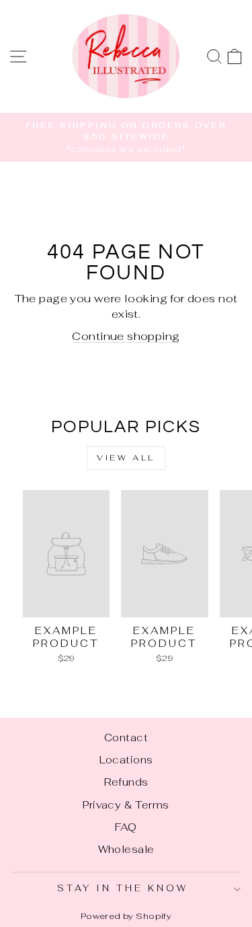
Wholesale (126, 849)
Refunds (126, 782)
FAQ (125, 827)
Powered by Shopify (126, 916)
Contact (126, 737)
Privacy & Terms (126, 804)
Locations (126, 759)
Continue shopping (125, 336)
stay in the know (122, 888)
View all (126, 457)
